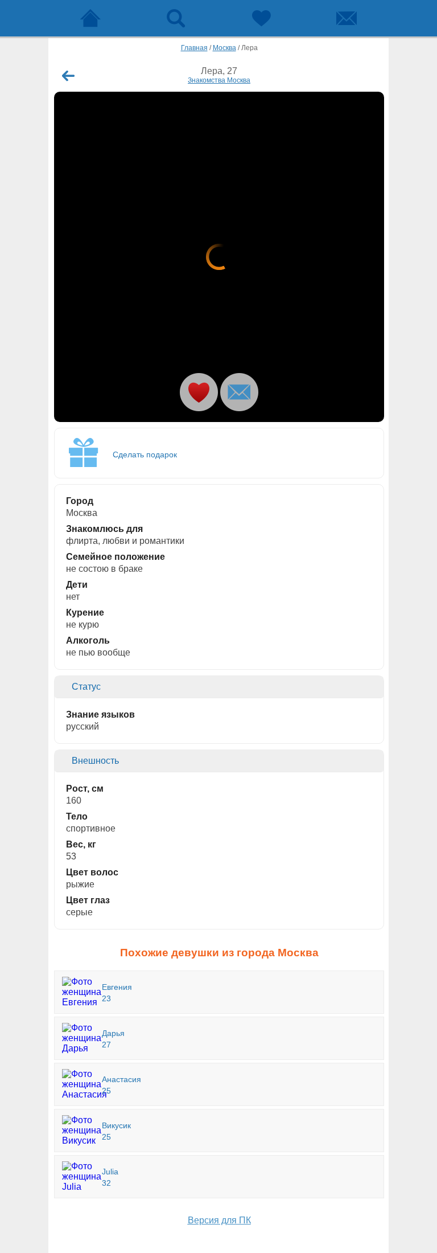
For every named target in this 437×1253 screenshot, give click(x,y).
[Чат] (346, 18)
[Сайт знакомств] (90, 18)
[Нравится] (199, 392)
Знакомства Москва (219, 80)
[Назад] (68, 75)
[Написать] (239, 392)
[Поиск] (175, 18)
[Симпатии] (261, 18)
